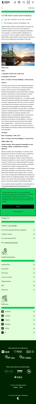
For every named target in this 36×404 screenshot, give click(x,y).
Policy (21, 387)
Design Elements (6, 281)
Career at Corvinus (6, 277)
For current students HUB (8, 238)
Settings (15, 387)
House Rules (4, 268)
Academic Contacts (6, 234)
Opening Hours (5, 264)
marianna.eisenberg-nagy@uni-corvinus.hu (20, 42)
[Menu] (33, 2)
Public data (4, 289)
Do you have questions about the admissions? (13, 230)
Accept (18, 206)
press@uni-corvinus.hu (11, 242)
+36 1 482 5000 (12, 225)
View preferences (18, 211)
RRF (2, 285)
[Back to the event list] (2, 8)
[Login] (14, 2)
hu (28, 2)
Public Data (4, 273)
